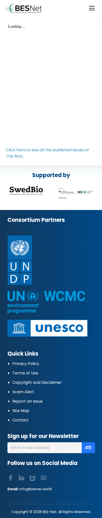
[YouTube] (44, 478)
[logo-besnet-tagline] (23, 8)
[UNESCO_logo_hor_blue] (47, 328)
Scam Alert (23, 392)
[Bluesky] (32, 479)
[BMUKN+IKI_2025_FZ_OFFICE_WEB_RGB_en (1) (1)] (76, 193)
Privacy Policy (25, 363)
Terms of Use (25, 373)
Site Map (20, 411)
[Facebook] (10, 478)
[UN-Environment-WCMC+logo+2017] (46, 302)
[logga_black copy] (26, 190)
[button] (92, 8)
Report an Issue (27, 401)
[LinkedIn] (22, 478)
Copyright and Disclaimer (37, 382)
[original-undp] (45, 260)
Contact (20, 420)
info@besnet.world (36, 489)
